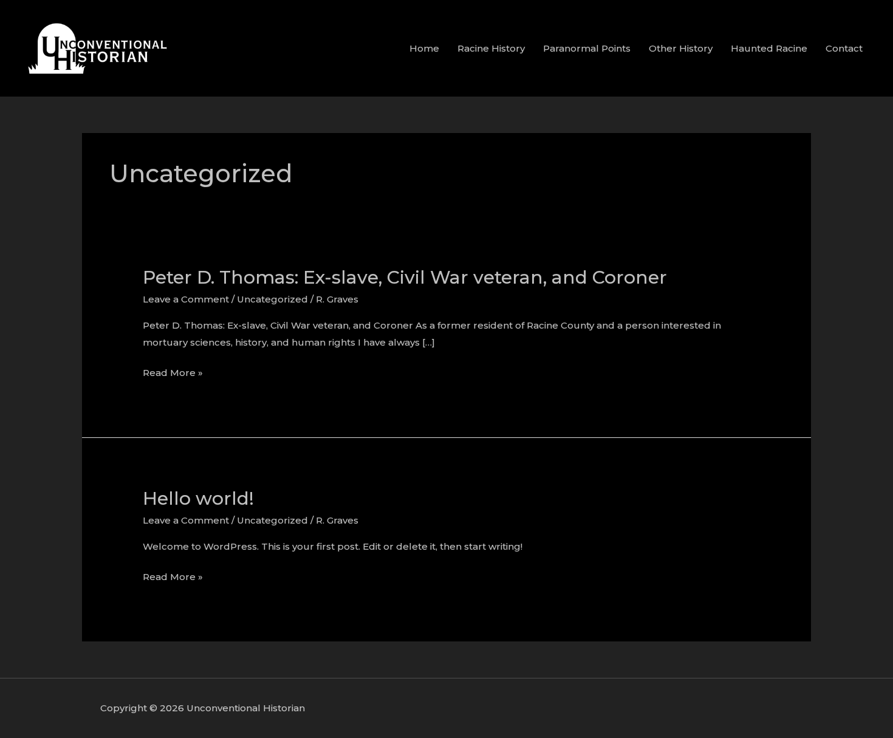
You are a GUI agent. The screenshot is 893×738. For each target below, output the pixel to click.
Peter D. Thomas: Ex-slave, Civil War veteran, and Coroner (405, 277)
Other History (681, 48)
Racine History (491, 48)
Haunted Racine (769, 48)
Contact (844, 48)
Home (424, 48)
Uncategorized (272, 299)
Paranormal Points (587, 48)
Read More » (173, 372)
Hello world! (198, 498)
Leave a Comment (186, 299)
